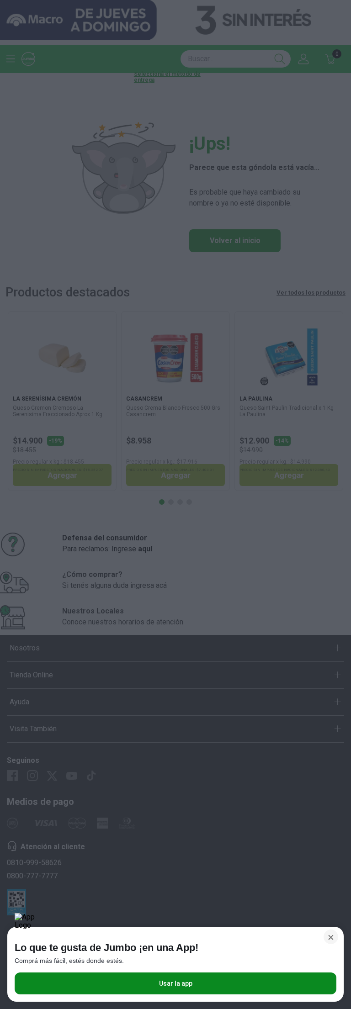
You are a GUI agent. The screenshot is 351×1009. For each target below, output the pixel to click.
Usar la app (175, 983)
